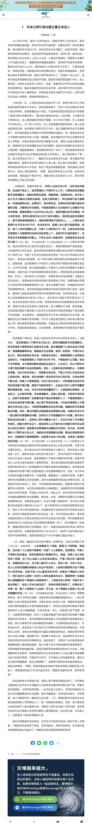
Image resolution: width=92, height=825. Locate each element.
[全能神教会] (46, 15)
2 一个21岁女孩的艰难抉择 (28, 754)
